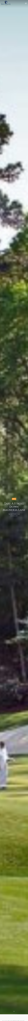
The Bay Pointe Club (14, 514)
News (14, 499)
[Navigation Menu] (26, 3)
